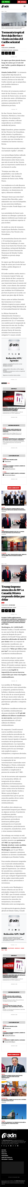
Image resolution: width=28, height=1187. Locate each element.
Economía (3, 553)
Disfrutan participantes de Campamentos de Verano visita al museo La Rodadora (14, 439)
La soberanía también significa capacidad (14, 473)
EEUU (8, 383)
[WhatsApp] (2, 53)
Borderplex (6, 437)
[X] (9, 53)
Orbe (5, 11)
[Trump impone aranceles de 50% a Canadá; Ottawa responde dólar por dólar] (14, 520)
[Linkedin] (6, 1146)
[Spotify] (11, 1146)
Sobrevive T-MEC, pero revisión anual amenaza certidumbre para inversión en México (14, 555)
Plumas (4, 458)
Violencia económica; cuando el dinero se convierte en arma (14, 466)
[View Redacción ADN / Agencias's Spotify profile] (19, 354)
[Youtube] (18, 1146)
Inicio (2, 11)
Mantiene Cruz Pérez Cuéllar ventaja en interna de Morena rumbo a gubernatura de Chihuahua (14, 409)
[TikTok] (13, 1146)
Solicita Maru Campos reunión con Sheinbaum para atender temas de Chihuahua (12, 430)
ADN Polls (5, 407)
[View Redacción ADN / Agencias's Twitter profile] (12, 354)
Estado (4, 428)
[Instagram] (4, 1146)
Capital (3, 507)
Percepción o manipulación (10, 459)
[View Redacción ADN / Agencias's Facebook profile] (9, 354)
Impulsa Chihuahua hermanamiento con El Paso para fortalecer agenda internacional (13, 509)
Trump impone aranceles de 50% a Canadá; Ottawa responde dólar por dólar (12, 532)
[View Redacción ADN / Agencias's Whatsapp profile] (15, 354)
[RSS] (8, 1146)
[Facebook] (6, 53)
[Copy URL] (13, 53)
